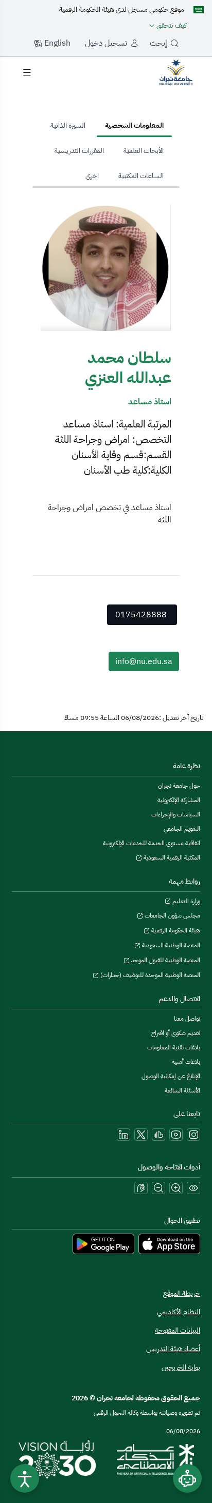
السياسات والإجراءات (175, 814)
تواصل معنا (187, 1018)
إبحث (158, 43)
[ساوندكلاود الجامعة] (158, 1134)
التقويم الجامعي (182, 828)
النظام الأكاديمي (178, 1311)
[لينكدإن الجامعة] (123, 1134)
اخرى (92, 175)
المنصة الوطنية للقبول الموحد (165, 960)
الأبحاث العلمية (143, 150)
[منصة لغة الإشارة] (141, 1188)
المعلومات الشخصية (134, 125)
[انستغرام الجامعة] (193, 1134)
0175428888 (141, 615)
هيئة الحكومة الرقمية (175, 930)
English (56, 43)
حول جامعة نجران (179, 785)
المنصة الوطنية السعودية (170, 945)
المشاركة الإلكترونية (178, 800)
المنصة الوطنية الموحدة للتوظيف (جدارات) (149, 975)
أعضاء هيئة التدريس (173, 1348)
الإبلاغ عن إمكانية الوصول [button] (171, 1076)
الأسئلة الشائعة (182, 1090)
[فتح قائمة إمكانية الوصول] (24, 1478)
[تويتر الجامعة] (141, 1134)
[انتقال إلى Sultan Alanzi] (176, 72)
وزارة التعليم (185, 901)
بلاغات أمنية (186, 1061)
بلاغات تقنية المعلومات (173, 1047)
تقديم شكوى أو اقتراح (175, 1033)
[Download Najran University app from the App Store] (169, 1243)
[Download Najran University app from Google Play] (103, 1243)
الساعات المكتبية (141, 175)
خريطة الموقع (181, 1293)
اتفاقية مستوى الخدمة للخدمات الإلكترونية (151, 843)
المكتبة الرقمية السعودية (171, 857)
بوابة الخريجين (181, 1367)
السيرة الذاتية (67, 125)
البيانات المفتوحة (177, 1330)
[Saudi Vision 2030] (57, 1459)
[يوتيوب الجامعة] (176, 1134)
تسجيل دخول (106, 43)
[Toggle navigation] (26, 72)
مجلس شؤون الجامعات (171, 915)
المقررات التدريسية (79, 150)
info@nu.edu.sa (143, 661)
